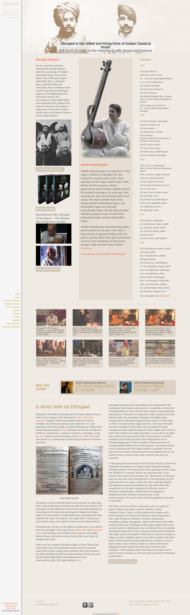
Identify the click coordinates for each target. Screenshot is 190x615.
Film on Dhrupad (13, 307)
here (79, 560)
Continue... (87, 248)
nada (63, 430)
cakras (91, 436)
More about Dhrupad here (50, 169)
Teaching (16, 314)
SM (117, 614)
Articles (17, 317)
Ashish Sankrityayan (11, 301)
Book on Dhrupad (12, 304)
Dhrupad (11, 4)
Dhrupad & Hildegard (11, 327)
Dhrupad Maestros (47, 60)
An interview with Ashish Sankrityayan (103, 254)
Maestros (16, 320)
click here (165, 296)
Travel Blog (10, 608)
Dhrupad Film (10, 606)
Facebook (85, 605)
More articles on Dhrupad (122, 561)
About (17, 297)
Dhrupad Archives (10, 603)
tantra (42, 436)
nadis (80, 436)
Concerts (16, 310)
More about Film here (48, 269)
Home (17, 294)
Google (91, 605)
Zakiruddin (81, 530)
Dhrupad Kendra (13, 324)
